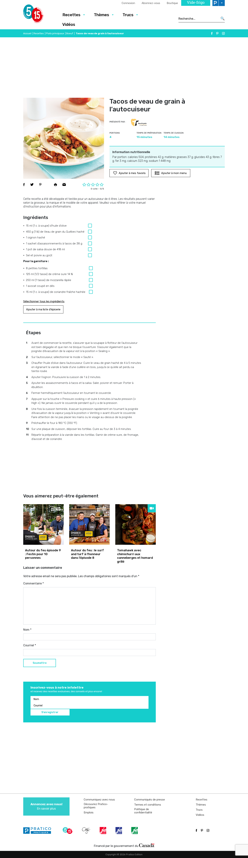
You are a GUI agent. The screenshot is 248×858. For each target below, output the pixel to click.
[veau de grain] (139, 123)
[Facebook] (212, 33)
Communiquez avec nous (99, 799)
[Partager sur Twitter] (32, 184)
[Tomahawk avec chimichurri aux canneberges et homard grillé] (135, 524)
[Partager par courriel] (64, 184)
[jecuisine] (103, 830)
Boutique (172, 3)
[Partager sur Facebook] (24, 184)
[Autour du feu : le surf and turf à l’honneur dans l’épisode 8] (89, 524)
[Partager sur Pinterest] (40, 184)
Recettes (71, 14)
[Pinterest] (217, 33)
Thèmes (101, 14)
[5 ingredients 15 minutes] (39, 14)
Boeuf (69, 33)
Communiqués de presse (149, 799)
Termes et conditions (147, 804)
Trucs (128, 14)
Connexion (128, 3)
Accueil (27, 33)
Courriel (29, 645)
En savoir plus (46, 806)
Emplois (88, 812)
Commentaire (33, 583)
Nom (27, 629)
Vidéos (68, 24)
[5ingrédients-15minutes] (68, 830)
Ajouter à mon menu (174, 173)
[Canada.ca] (146, 845)
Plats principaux (55, 33)
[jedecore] (119, 830)
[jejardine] (135, 830)
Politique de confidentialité (143, 811)
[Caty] (86, 830)
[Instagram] (223, 33)
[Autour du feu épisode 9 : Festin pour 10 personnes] (43, 524)
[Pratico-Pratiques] (38, 830)
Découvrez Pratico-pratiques (96, 805)
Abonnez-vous (151, 3)
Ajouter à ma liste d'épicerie (43, 309)
